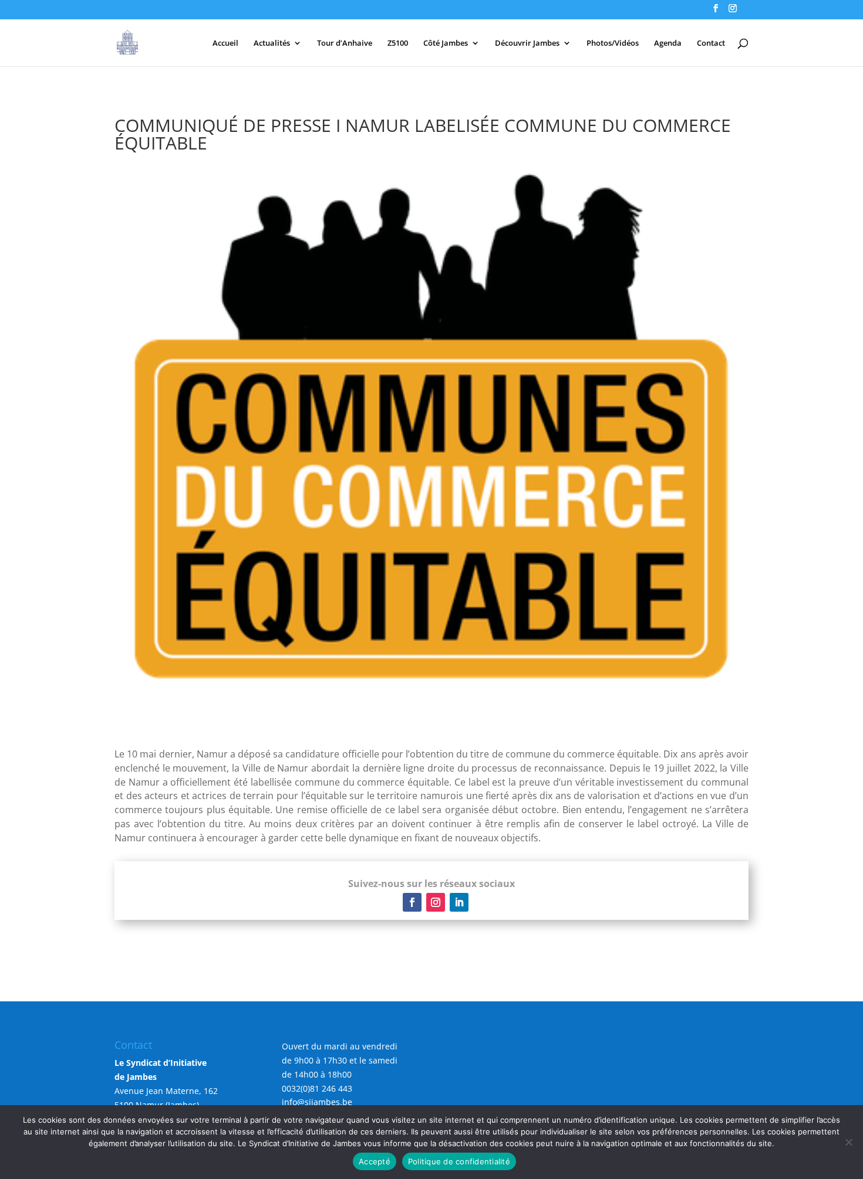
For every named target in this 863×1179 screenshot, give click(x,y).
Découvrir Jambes (527, 43)
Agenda (668, 43)
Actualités (272, 43)
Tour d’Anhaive (344, 43)
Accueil (225, 43)
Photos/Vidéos (612, 43)
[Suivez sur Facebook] (412, 902)
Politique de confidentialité (459, 1161)
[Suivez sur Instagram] (435, 902)
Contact (711, 43)
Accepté (374, 1161)
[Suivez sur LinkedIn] (459, 902)
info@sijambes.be (317, 1101)
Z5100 (397, 43)
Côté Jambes (445, 43)
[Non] (848, 1142)
